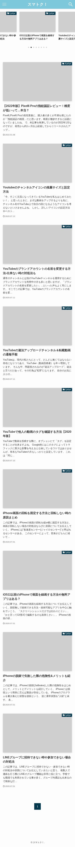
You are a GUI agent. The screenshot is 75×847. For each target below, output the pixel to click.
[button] (70, 4)
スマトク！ (38, 4)
